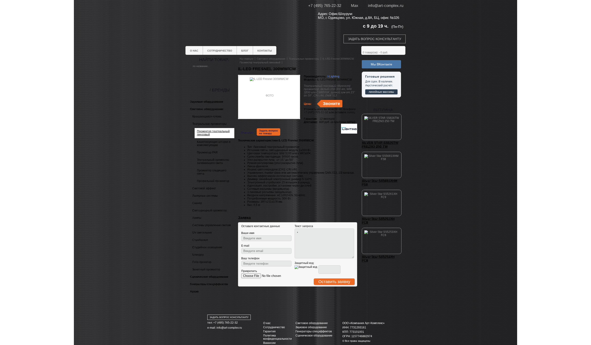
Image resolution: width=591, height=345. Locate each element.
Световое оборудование (312, 323)
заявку (351, 112)
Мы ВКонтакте (381, 64)
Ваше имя (247, 233)
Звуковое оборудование (311, 327)
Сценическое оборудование (314, 335)
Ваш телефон (250, 258)
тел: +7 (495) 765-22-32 (222, 322)
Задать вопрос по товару (268, 132)
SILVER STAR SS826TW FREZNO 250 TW (380, 144)
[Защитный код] (306, 267)
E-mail (245, 245)
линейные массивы (381, 92)
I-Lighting (333, 76)
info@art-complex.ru (385, 5)
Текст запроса (304, 226)
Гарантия (269, 331)
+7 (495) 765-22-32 (324, 5)
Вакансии (269, 343)
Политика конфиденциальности (277, 337)
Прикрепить (249, 271)
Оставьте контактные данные (260, 226)
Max (354, 5)
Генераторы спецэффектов (314, 331)
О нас (267, 323)
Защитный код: (304, 263)
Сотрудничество (274, 327)
